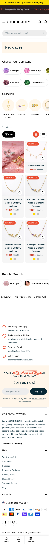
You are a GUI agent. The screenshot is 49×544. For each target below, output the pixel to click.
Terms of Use (38, 398)
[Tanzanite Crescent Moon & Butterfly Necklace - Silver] (38, 214)
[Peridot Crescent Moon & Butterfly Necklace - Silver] (14, 259)
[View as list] (43, 134)
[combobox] (24, 33)
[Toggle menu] (3, 21)
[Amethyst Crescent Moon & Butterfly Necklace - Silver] (38, 259)
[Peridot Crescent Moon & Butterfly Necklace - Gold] (11, 259)
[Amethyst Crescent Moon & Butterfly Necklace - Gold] (34, 259)
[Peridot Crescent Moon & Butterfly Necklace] (13, 230)
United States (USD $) (16, 503)
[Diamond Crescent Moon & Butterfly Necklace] (13, 185)
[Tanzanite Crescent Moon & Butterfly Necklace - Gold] (34, 214)
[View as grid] (36, 134)
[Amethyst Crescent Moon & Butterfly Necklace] (36, 230)
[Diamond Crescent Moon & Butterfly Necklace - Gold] (11, 214)
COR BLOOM (15, 532)
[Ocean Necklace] (36, 151)
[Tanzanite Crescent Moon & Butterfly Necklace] (36, 185)
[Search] (43, 33)
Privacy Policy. (24, 401)
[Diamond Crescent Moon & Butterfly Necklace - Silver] (14, 214)
